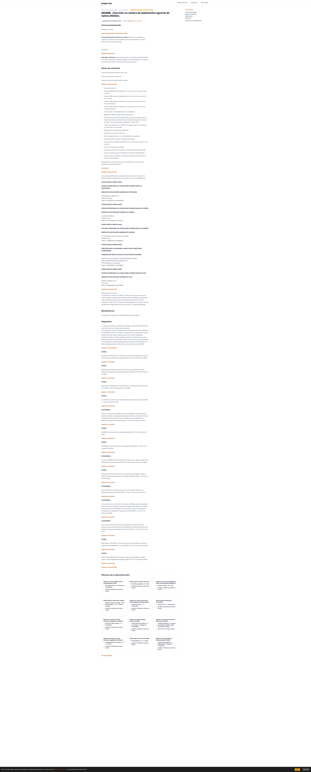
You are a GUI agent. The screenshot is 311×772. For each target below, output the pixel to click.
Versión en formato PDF (109, 84)
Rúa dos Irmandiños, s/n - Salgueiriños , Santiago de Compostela (165, 644)
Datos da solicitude (190, 14)
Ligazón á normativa (108, 362)
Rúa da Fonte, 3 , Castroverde (166, 604)
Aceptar (297, 769)
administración (138, 21)
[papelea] (107, 3)
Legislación (194, 2)
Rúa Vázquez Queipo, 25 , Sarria (140, 584)
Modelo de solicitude (108, 53)
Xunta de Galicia (123, 10)
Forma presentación (191, 12)
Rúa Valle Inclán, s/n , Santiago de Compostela (114, 586)
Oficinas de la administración (193, 20)
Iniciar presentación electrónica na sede (114, 33)
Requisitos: (188, 18)
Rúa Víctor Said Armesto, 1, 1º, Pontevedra (113, 624)
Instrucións (105, 168)
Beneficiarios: (189, 16)
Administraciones (182, 2)
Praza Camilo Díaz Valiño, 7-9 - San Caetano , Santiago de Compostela (140, 625)
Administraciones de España (109, 10)
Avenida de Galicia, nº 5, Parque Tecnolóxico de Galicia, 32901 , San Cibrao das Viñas (166, 625)
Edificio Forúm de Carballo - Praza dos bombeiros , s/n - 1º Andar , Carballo (114, 604)
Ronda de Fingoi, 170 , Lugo (165, 585)
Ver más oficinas (106, 655)
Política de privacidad (61, 769)
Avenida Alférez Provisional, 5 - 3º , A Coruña (114, 643)
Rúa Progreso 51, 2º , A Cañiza (140, 640)
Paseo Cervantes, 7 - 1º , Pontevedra (138, 605)
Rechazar (306, 769)
